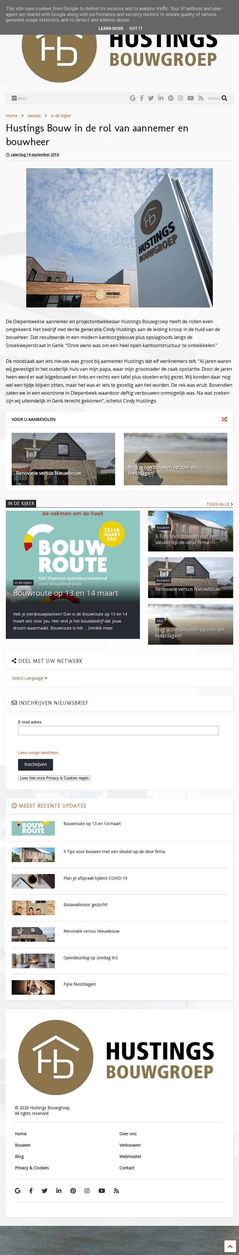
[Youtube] (190, 98)
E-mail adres (29, 722)
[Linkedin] (161, 98)
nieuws (34, 115)
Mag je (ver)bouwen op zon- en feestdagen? (162, 470)
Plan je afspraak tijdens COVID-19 (95, 878)
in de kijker (61, 115)
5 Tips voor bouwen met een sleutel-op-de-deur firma (114, 851)
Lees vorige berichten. (38, 752)
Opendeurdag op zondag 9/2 (91, 957)
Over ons (128, 1133)
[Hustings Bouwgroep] (119, 81)
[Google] (133, 98)
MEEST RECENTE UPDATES (51, 806)
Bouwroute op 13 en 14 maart (92, 823)
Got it (136, 28)
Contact (126, 1167)
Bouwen (23, 1145)
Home (11, 115)
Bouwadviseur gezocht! (86, 904)
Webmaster (130, 1156)
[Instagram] (180, 98)
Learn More (111, 28)
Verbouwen (130, 1145)
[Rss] (201, 98)
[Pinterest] (170, 98)
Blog (19, 1156)
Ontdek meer (100, 628)
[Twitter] (151, 98)
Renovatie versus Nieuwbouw (48, 473)
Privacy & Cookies (32, 1167)
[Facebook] (142, 98)
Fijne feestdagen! (80, 984)
